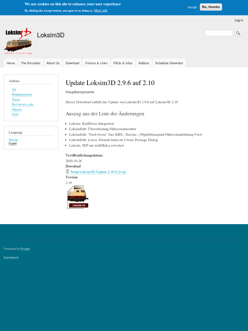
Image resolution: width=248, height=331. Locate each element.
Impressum (11, 257)
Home (11, 63)
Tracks (16, 99)
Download (72, 63)
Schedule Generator (169, 63)
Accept (192, 7)
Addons (144, 63)
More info (101, 10)
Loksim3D (50, 34)
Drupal (25, 248)
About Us (53, 63)
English (13, 143)
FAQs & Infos (122, 63)
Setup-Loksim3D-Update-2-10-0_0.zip (98, 171)
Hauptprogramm (22, 94)
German (13, 140)
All (14, 89)
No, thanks (211, 7)
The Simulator (30, 63)
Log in (239, 20)
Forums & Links (96, 63)
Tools (15, 114)
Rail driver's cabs (22, 104)
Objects (17, 109)
